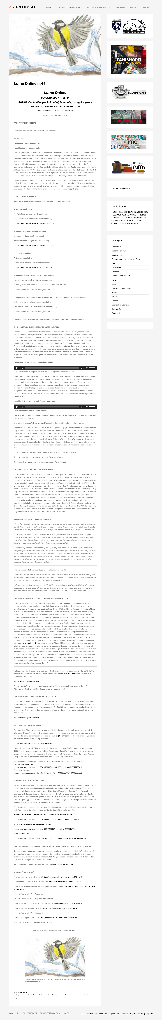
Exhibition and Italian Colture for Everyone (127, 259)
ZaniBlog (50, 7)
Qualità (150, 1014)
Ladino (45, 995)
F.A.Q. (114, 263)
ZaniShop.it (145, 7)
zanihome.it (68, 110)
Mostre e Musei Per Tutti (121, 276)
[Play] (17, 368)
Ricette (114, 297)
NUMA (82, 1014)
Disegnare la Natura (119, 251)
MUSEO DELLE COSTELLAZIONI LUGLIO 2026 (129, 218)
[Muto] (87, 368)
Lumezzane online (71, 995)
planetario (19, 998)
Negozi (133, 7)
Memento (115, 272)
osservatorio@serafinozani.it (28, 681)
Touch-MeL (116, 313)
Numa (114, 284)
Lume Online (24, 992)
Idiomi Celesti (37, 995)
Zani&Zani (103, 1014)
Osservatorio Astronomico (122, 288)
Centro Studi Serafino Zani (98, 7)
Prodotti (115, 292)
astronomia (23, 995)
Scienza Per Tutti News (120, 305)
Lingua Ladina (52, 995)
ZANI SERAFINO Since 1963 (70, 7)
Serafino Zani (117, 309)
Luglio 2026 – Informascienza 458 (125, 223)
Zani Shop (141, 1014)
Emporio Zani (117, 255)
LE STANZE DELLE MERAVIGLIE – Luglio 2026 (129, 215)
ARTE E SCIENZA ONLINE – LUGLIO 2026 (128, 221)
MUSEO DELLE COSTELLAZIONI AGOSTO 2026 (130, 212)
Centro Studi (116, 247)
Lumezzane (61, 995)
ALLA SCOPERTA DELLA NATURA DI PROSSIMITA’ (32, 824)
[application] (55, 368)
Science (115, 301)
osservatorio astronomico (86, 995)
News (114, 280)
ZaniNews (120, 7)
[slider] (92, 368)
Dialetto (30, 995)
